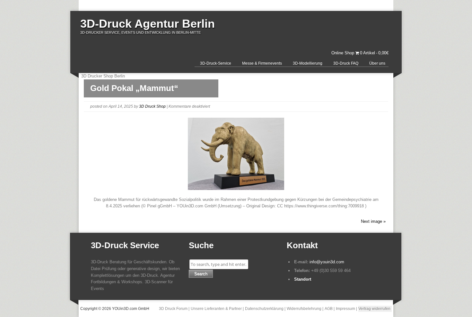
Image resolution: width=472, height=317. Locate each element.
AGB (329, 308)
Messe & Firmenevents (262, 63)
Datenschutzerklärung (264, 308)
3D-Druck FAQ (345, 63)
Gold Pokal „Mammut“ (134, 88)
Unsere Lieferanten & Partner (216, 308)
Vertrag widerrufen (374, 308)
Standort (302, 279)
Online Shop (342, 52)
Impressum (345, 308)
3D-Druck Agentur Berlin (147, 23)
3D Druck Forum (173, 308)
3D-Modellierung (307, 63)
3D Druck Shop (152, 106)
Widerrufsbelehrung (304, 308)
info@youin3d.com (327, 261)
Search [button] (200, 273)
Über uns (377, 63)
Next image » (373, 221)
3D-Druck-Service (215, 63)
